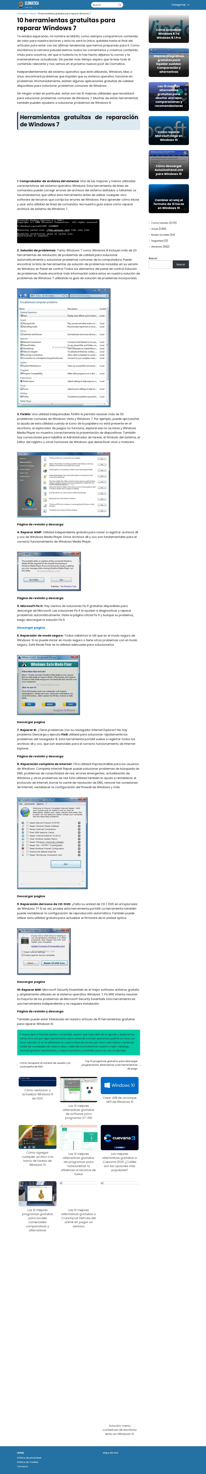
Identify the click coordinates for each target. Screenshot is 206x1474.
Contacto (22, 1466)
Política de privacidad (29, 1457)
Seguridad (157, 240)
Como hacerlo (160, 223)
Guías (154, 228)
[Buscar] (119, 4)
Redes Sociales (160, 234)
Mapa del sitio (110, 1452)
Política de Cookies (27, 1462)
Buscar (153, 258)
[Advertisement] (78, 155)
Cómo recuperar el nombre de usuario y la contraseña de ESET (45, 1064)
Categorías (178, 5)
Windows (156, 246)
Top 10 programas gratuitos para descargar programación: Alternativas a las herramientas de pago (109, 1064)
